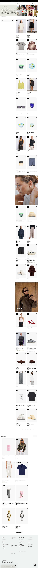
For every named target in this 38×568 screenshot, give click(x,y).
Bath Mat (17, 368)
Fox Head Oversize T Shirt (31, 405)
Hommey (17, 367)
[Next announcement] (36, 1)
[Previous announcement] (2, 1)
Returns (12, 551)
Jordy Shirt (18, 241)
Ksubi (17, 53)
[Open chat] (35, 565)
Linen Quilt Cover (19, 424)
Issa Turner (18, 92)
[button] (31, 3)
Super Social (30, 546)
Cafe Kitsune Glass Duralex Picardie (20, 406)
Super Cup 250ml (19, 74)
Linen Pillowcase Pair (30, 424)
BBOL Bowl (17, 132)
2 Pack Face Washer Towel (31, 368)
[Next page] (33, 429)
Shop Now (18, 532)
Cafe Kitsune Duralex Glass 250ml (31, 113)
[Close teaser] (15, 565)
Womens (3, 539)
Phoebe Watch (4, 526)
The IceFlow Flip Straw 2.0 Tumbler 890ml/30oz (8, 503)
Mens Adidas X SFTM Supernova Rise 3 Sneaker (31, 260)
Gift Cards (4, 548)
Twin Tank (17, 93)
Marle (28, 150)
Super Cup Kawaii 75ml (30, 132)
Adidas (17, 258)
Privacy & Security (22, 551)
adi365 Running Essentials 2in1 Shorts (21, 260)
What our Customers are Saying (21, 545)
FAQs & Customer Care (14, 546)
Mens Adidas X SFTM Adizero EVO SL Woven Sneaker (31, 348)
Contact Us (13, 553)
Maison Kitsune (18, 404)
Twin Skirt (28, 93)
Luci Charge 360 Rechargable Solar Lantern (21, 171)
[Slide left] (34, 436)
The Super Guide (30, 544)
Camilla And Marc (30, 327)
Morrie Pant (29, 241)
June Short (28, 35)
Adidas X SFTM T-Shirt (19, 348)
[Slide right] (36, 436)
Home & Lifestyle (5, 544)
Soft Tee (17, 35)
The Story (21, 539)
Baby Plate (28, 74)
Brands (3, 546)
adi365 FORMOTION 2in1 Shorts (32, 171)
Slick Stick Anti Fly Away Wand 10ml (22, 503)
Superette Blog (30, 539)
